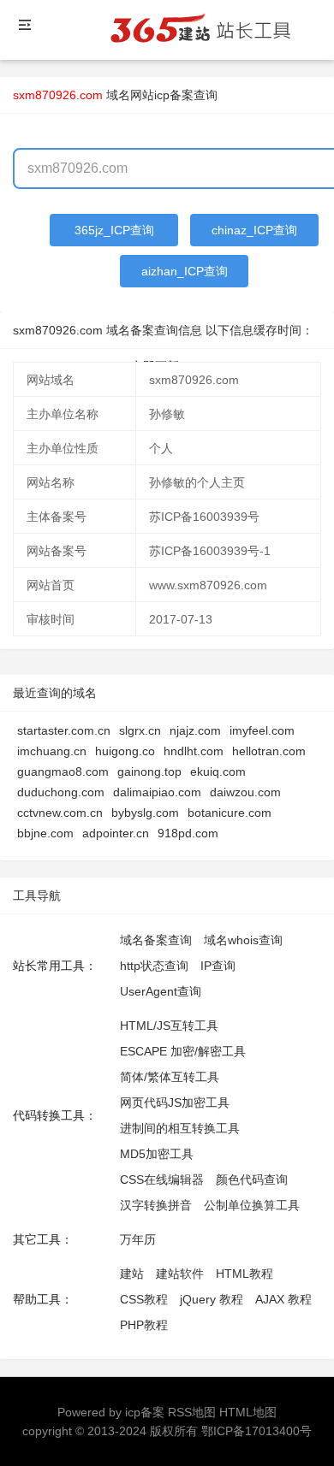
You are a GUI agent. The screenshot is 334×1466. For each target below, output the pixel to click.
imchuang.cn (51, 751)
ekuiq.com (218, 771)
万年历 (138, 1239)
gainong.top (149, 771)
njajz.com (195, 730)
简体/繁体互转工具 (169, 1077)
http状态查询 (154, 965)
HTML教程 (244, 1273)
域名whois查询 (243, 940)
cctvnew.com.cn (60, 812)
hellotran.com (269, 751)
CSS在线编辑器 (162, 1179)
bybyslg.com (145, 812)
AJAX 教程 (283, 1299)
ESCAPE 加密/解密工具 (183, 1051)
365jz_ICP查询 (114, 230)
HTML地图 (248, 1412)
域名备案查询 (156, 940)
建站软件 (180, 1273)
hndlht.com (194, 751)
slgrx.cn (140, 730)
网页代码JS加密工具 (175, 1102)
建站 (132, 1273)
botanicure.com (229, 812)
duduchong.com (60, 792)
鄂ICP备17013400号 (256, 1431)
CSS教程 (144, 1299)
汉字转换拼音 (156, 1205)
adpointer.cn (115, 833)
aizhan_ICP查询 (184, 271)
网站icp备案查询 (174, 95)
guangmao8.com (63, 771)
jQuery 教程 (211, 1299)
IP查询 (218, 965)
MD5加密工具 (157, 1154)
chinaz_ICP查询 (254, 230)
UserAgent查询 (160, 991)
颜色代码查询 (252, 1179)
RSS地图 (192, 1412)
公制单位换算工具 (252, 1205)
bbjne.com (45, 833)
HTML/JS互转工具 (169, 1025)
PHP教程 (144, 1325)
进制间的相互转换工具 (180, 1128)
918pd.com (188, 833)
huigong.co (125, 751)
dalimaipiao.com (157, 792)
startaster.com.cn (63, 730)
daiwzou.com (245, 792)
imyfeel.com (262, 730)
